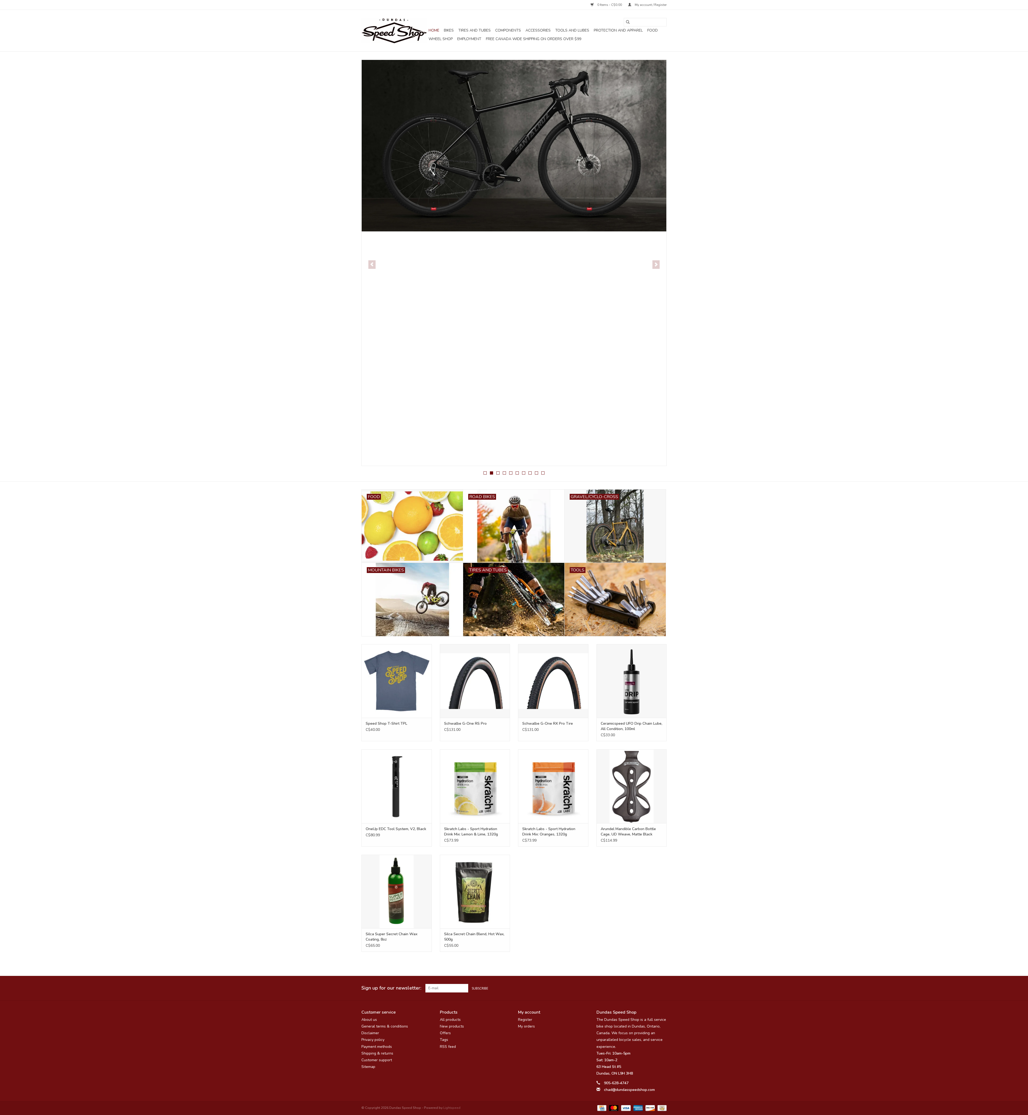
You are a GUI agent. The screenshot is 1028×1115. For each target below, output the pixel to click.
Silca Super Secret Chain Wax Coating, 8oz (391, 936)
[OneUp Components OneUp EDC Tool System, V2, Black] (396, 786)
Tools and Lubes (572, 30)
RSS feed (448, 1046)
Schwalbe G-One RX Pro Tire (547, 723)
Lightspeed (451, 1108)
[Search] (628, 22)
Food (652, 30)
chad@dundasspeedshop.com (629, 1089)
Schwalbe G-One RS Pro (465, 723)
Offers (445, 1033)
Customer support (376, 1060)
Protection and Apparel (618, 30)
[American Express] (638, 1108)
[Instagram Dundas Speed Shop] (662, 988)
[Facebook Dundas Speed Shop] (643, 988)
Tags (444, 1039)
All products (450, 1019)
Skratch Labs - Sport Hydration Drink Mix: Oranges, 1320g (548, 831)
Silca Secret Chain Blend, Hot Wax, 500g (474, 936)
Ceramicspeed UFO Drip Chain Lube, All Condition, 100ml (631, 726)
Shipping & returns (377, 1053)
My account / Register (650, 5)
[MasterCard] (613, 1108)
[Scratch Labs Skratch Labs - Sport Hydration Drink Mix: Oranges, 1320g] (553, 786)
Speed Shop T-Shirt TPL (386, 723)
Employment (469, 38)
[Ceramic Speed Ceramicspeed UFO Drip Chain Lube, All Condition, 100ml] (631, 681)
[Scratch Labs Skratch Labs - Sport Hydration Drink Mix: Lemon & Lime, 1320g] (475, 786)
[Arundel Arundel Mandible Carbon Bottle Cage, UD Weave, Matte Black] (631, 786)
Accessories (538, 30)
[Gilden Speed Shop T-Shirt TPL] (396, 681)
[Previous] (372, 264)
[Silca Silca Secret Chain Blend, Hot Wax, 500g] (475, 891)
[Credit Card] (601, 1108)
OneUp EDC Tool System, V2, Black (396, 828)
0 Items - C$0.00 (609, 5)
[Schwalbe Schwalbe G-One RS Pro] (475, 681)
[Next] (656, 264)
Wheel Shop (441, 38)
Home (434, 30)
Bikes (449, 30)
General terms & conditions (384, 1026)
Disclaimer (370, 1033)
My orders (526, 1026)
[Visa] (625, 1108)
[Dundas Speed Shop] (394, 30)
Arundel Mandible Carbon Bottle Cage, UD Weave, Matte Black (628, 831)
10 (543, 473)
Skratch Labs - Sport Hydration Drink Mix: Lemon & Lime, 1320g (471, 831)
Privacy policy (372, 1039)
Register (525, 1019)
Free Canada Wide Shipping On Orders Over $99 (533, 38)
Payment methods (376, 1046)
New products (452, 1026)
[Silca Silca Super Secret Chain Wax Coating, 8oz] (396, 891)
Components (508, 30)
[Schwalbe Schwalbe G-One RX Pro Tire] (553, 681)
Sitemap (368, 1066)
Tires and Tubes (474, 30)
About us (369, 1019)
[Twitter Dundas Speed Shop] (652, 988)
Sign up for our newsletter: (391, 988)
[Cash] (661, 1108)
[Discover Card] (650, 1108)
